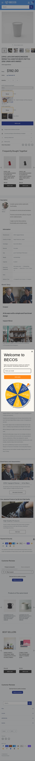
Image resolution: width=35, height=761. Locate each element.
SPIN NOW (17, 377)
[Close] (32, 351)
